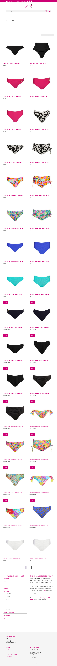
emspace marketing (41, 664)
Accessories (6, 615)
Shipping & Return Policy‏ (12, 654)
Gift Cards (6, 619)
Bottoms (8, 603)
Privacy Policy (9, 656)
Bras (4, 581)
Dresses (8, 609)
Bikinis (7, 599)
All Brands (6, 578)
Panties (5, 585)
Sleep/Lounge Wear (8, 612)
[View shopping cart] (46, 11)
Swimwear (6, 591)
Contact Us (9, 649)
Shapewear (6, 588)
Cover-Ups (8, 606)
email (43, 590)
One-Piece (8, 593)
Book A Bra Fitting (10, 652)
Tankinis (8, 596)
